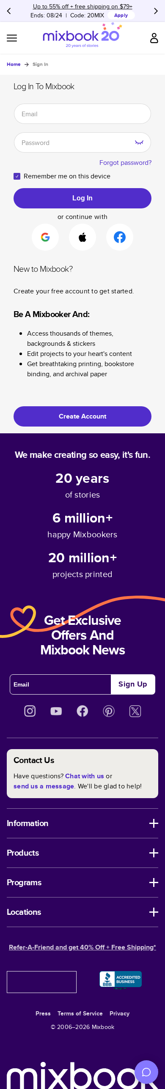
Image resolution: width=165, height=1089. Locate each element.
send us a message (44, 786)
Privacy (119, 1013)
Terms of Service (80, 1013)
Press (43, 1013)
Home (14, 64)
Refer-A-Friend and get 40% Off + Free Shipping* (82, 947)
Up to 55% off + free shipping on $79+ (82, 6)
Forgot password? (125, 162)
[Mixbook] (82, 38)
